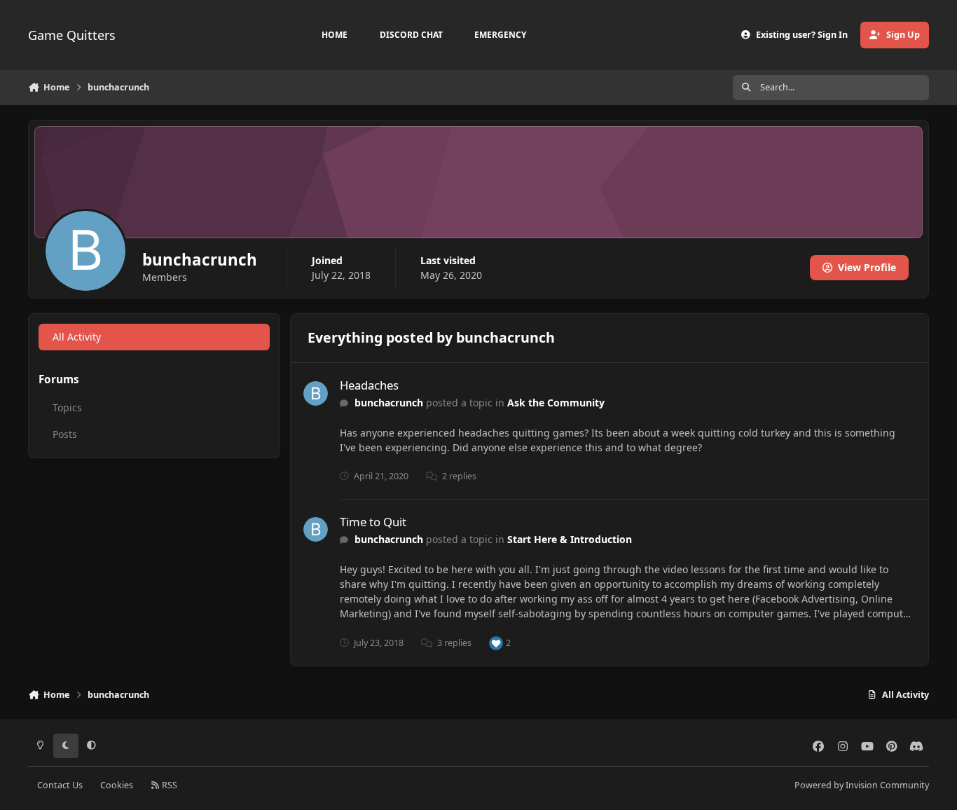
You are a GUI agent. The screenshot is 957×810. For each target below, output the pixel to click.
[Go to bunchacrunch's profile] (315, 393)
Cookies (116, 785)
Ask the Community (556, 402)
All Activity (77, 336)
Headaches (369, 385)
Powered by (861, 785)
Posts (65, 434)
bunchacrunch (388, 402)
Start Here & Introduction (569, 539)
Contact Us (60, 785)
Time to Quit (373, 522)
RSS (168, 785)
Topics (67, 407)
